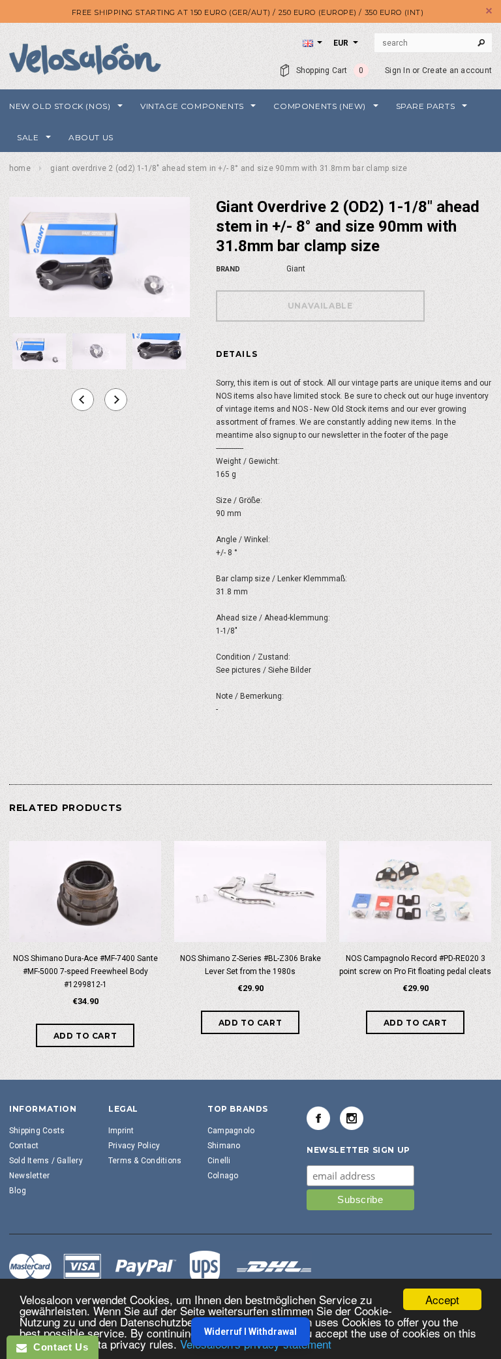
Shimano (224, 1145)
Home (20, 168)
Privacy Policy (134, 1145)
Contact (24, 1145)
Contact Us (57, 1346)
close (489, 11)
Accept (442, 1299)
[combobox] (433, 43)
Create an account (457, 70)
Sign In (397, 70)
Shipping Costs (37, 1130)
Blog (17, 1190)
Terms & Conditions (144, 1160)
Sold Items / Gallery (46, 1160)
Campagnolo (230, 1130)
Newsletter (29, 1175)
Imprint (121, 1130)
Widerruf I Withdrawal (250, 1331)
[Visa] (160, 1268)
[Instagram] (351, 1118)
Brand (228, 269)
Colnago (223, 1175)
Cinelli (219, 1160)
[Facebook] (318, 1118)
